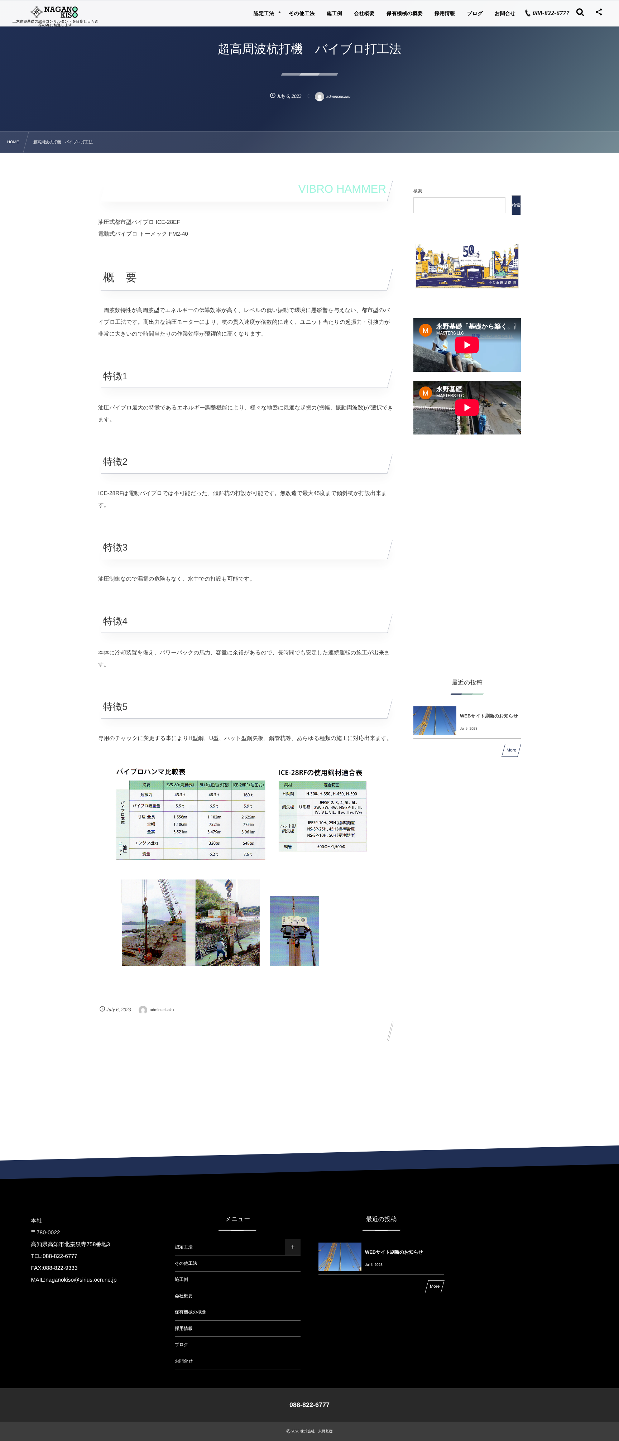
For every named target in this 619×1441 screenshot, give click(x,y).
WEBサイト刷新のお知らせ (489, 716)
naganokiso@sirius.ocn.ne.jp (80, 1280)
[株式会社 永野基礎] (55, 11)
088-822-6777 (60, 1256)
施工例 (181, 1279)
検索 (417, 190)
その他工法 (186, 1263)
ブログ (181, 1344)
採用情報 (184, 1328)
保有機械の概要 (190, 1312)
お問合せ (184, 1361)
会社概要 (184, 1295)
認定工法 (184, 1246)
